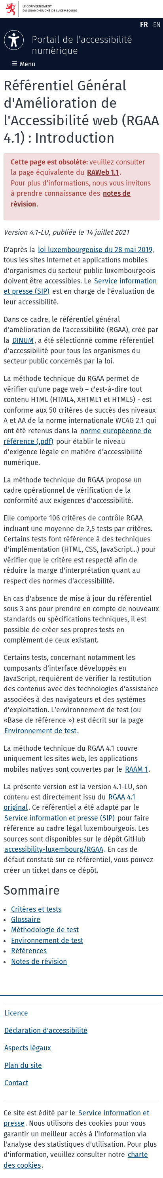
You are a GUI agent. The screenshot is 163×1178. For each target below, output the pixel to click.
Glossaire (25, 920)
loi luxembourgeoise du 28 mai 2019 (95, 250)
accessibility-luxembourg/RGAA (53, 849)
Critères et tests (36, 909)
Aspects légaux (27, 1048)
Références (29, 951)
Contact (16, 1083)
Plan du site (23, 1065)
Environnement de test (40, 731)
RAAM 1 (136, 769)
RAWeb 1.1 (103, 172)
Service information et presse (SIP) (59, 818)
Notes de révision (39, 962)
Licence (16, 1013)
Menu (23, 64)
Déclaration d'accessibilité (45, 1031)
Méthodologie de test (45, 930)
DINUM (23, 341)
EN (158, 26)
